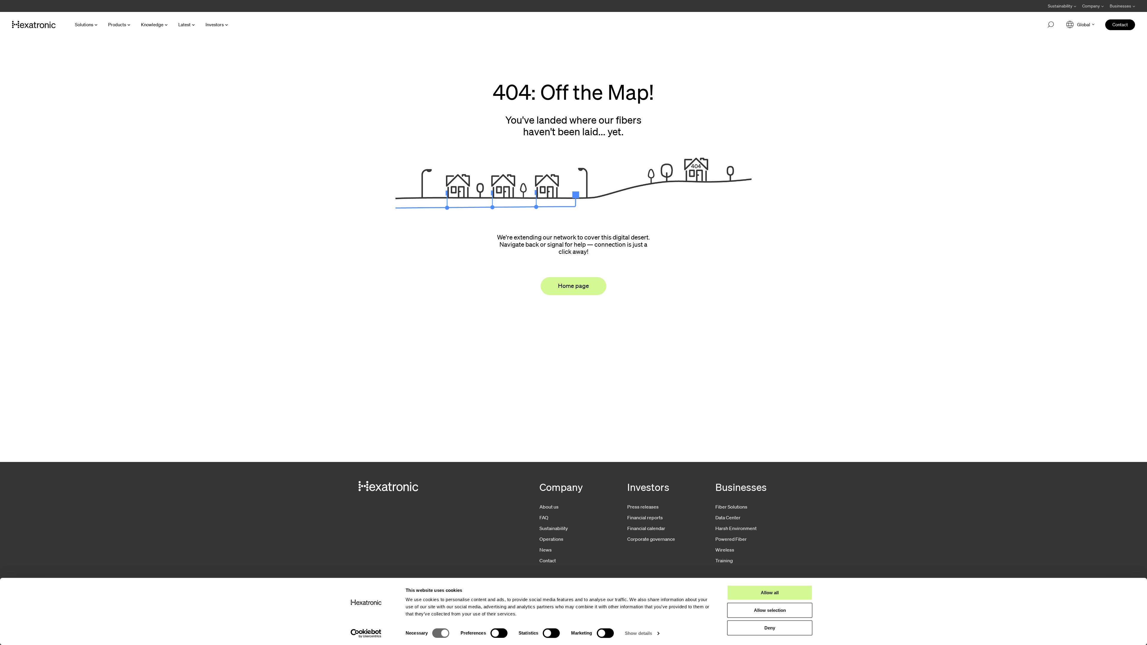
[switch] (498, 633)
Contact (547, 560)
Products (117, 24)
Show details (638, 633)
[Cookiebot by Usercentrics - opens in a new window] (366, 633)
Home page (573, 285)
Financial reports (645, 517)
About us (549, 507)
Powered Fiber (731, 539)
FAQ (543, 517)
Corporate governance (651, 539)
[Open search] (1051, 25)
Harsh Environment (736, 528)
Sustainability (553, 528)
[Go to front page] (34, 25)
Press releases (643, 507)
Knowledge (152, 24)
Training (724, 560)
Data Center (727, 517)
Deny (769, 627)
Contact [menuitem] (1120, 24)
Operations (551, 539)
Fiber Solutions (731, 507)
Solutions (84, 24)
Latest (184, 24)
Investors (215, 24)
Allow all (770, 592)
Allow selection (770, 610)
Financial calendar (646, 528)
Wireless (724, 550)
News (545, 550)
